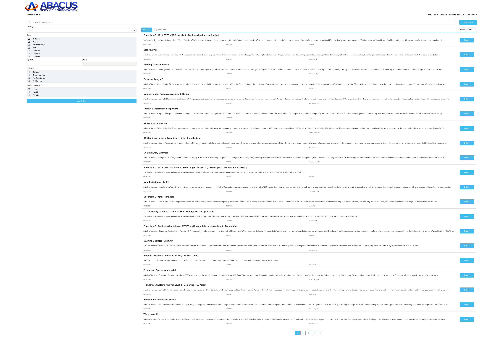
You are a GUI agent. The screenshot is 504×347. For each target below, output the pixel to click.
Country (30, 27)
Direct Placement (39, 75)
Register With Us (456, 14)
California (36, 54)
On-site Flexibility (33, 85)
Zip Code (30, 60)
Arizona (35, 48)
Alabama (36, 39)
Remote (36, 95)
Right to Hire (37, 81)
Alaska (35, 42)
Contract (36, 72)
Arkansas (36, 51)
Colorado (36, 57)
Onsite (35, 89)
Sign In (443, 14)
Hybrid (35, 92)
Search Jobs (432, 14)
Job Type (30, 68)
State (29, 35)
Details (466, 40)
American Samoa (39, 45)
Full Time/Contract (39, 78)
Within (84, 60)
